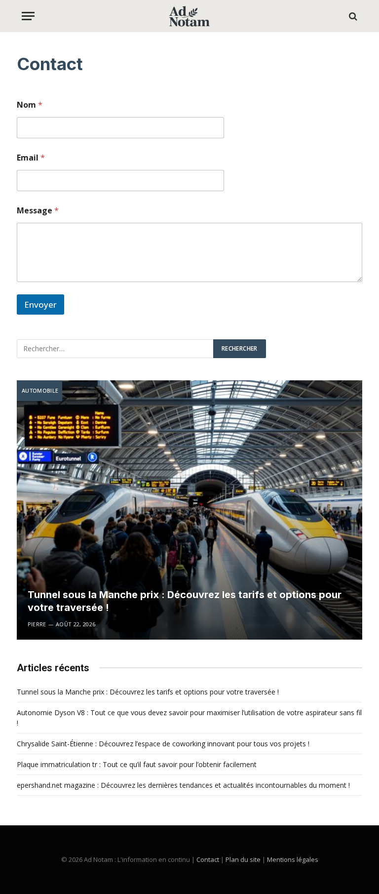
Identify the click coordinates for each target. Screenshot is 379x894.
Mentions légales (292, 859)
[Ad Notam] (189, 16)
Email (31, 158)
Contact (207, 859)
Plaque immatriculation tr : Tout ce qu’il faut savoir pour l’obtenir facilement (137, 764)
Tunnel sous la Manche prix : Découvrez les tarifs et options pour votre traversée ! (184, 601)
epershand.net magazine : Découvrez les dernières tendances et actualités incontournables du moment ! (183, 785)
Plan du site (243, 859)
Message (38, 210)
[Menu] (28, 16)
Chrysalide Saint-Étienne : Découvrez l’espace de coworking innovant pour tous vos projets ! (163, 743)
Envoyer (40, 304)
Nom (29, 105)
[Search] (352, 16)
